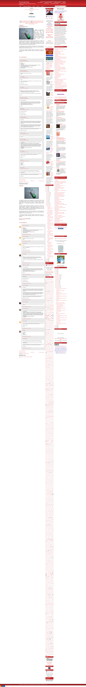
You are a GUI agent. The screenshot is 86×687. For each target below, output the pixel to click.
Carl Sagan (46, 338)
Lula (52, 500)
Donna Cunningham (51, 392)
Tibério (49, 633)
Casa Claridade (47, 339)
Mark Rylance (47, 516)
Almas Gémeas (47, 290)
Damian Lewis (51, 372)
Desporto (46, 383)
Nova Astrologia (48, 552)
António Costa (51, 304)
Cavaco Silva (47, 342)
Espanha (48, 405)
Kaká (49, 473)
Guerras (47, 432)
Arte (48, 309)
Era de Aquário (51, 402)
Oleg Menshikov (47, 556)
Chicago (46, 346)
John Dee (47, 463)
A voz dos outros (50, 282)
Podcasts (48, 574)
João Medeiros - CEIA (58, 202)
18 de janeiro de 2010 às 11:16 (24, 168)
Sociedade (50, 621)
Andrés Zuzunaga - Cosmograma (59, 187)
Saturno (52, 612)
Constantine (50, 359)
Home (20, 6)
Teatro (46, 629)
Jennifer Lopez (51, 455)
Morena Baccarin (51, 535)
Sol (45, 622)
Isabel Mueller (57, 198)
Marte (49, 517)
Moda (47, 534)
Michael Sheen (47, 530)
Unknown (21, 76)
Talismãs (21, 25)
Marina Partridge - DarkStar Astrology (60, 207)
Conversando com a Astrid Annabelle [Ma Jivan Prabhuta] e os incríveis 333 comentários (53, 1)
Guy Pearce (46, 433)
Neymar (46, 547)
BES (52, 326)
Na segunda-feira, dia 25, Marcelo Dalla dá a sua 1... (50, 217)
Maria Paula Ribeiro (48, 513)
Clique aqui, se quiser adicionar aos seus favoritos (31, 9)
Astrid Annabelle (22, 60)
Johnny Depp (51, 465)
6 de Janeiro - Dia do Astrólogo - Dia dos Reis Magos (50, 249)
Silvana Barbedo (57, 218)
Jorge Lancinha (51, 467)
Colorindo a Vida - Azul (51, 82)
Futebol (52, 422)
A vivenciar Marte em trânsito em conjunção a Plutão (51, 174)
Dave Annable (48, 377)
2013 (47, 187)
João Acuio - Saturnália (58, 201)
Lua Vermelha (48, 498)
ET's (46, 407)
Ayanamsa (46, 321)
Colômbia (49, 356)
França (47, 419)
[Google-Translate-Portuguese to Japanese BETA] (37, 21)
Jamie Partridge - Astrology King (59, 199)
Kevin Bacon (51, 478)
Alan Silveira (46, 286)
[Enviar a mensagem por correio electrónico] (25, 218)
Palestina (46, 559)
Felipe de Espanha (47, 412)
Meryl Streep (51, 524)
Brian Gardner (33, 684)
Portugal (46, 576)
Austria (46, 320)
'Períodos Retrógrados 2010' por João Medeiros (50, 221)
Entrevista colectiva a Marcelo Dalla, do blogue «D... (50, 214)
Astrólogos (49, 318)
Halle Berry (48, 434)
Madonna (46, 504)
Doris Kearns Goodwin (49, 393)
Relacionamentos (40, 2)
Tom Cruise (46, 636)
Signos (50, 619)
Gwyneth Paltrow (51, 433)
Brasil (46, 333)
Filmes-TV (42, 6)
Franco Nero (50, 420)
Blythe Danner (51, 329)
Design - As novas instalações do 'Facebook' (49, 243)
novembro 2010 (58, 275)
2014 (47, 186)
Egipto (51, 395)
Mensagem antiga (41, 180)
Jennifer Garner (47, 454)
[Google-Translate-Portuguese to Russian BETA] (37, 22)
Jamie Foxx (50, 451)
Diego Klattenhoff (51, 389)
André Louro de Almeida (49, 295)
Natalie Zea (50, 542)
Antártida (51, 302)
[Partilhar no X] (28, 218)
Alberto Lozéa (51, 286)
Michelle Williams (49, 532)
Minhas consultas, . (49, 31)
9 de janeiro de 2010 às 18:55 (26, 234)
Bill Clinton (50, 328)
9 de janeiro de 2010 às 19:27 (24, 77)
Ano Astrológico (47, 302)
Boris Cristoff (48, 331)
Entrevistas (50, 401)
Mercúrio (46, 524)
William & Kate (48, 651)
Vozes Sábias (51, 648)
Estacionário (51, 405)
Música (52, 540)
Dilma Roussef (48, 390)
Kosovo (52, 481)
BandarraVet (46, 322)
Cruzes (46, 369)
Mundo (49, 539)
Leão (50, 486)
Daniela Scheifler (51, 376)
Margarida (21, 167)
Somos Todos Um (57, 219)
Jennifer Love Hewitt (48, 456)
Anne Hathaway (51, 301)
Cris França (51, 364)
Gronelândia (52, 431)
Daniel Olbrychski (50, 375)
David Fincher (47, 379)
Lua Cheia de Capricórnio (48, 495)
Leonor (50, 489)
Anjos (50, 300)
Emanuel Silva (51, 398)
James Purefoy (51, 449)
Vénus (50, 643)
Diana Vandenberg (47, 386)
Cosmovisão (49, 363)
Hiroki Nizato (57, 197)
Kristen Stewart (47, 483)
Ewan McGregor (49, 408)
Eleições (46, 396)
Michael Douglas (50, 527)
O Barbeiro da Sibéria (50, 554)
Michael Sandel (51, 529)
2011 (56, 272)
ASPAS (52, 310)
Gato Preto (46, 425)
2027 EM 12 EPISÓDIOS (63, 168)
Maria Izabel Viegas (50, 511)
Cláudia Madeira (47, 354)
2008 (47, 260)
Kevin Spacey (47, 479)
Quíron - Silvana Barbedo (58, 215)
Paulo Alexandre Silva (48, 566)
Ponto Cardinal (50, 575)
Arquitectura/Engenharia (49, 308)
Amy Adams (51, 291)
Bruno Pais (49, 335)
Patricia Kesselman (48, 564)
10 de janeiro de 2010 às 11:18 (26, 299)
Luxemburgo (46, 502)
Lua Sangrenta (52, 497)
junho (47, 199)
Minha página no (49, 29)
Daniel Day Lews (47, 374)
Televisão (49, 631)
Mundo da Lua (58, 131)
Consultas (46, 360)
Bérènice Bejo (49, 326)
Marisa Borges (24, 285)
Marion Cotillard (49, 514)
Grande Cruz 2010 (51, 428)
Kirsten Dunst (51, 480)
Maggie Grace (47, 505)
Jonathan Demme (47, 466)
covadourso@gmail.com (49, 41)
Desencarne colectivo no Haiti (60, 302)
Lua (51, 494)
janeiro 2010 (57, 287)
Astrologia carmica (48, 316)
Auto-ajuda (50, 320)
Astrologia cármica (48, 69)
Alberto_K (51, 63)
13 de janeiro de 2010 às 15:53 (26, 336)
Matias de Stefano (51, 518)
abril (47, 201)
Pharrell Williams (47, 570)
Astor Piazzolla (51, 313)
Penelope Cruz (48, 568)
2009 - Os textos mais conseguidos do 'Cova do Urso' (50, 252)
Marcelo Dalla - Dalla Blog (58, 206)
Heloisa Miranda (47, 437)
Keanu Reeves (52, 476)
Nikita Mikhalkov (47, 548)
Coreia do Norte (49, 362)
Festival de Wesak (50, 415)
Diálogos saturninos (48, 385)
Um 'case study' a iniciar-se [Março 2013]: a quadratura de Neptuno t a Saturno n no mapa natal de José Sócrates (61, 87)
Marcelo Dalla (50, 509)
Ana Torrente (49, 294)
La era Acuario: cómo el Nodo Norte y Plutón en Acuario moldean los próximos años (61, 162)
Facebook (50, 409)
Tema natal (48, 632)
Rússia (52, 604)
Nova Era (38, 6)
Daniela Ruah (47, 376)
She (22, 330)
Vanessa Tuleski (57, 221)
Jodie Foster (47, 461)
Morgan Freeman (47, 536)
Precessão (64, 2)
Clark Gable (50, 353)
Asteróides (46, 313)
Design (50, 382)
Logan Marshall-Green (51, 492)
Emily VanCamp (47, 399)
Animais (46, 300)
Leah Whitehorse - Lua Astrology (59, 203)
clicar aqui (50, 270)
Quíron (34, 6)
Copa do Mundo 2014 (50, 361)
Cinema (52, 351)
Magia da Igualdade (49, 212)
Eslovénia (48, 404)
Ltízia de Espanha (47, 494)
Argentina (46, 307)
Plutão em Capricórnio (49, 573)
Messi (47, 525)
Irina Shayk (47, 445)
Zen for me (51, 654)
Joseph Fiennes (51, 469)
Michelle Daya (57, 208)
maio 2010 (57, 282)
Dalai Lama (46, 372)
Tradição (51, 637)
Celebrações (49, 343)
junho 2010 (57, 281)
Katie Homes (47, 476)
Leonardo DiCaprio (47, 488)
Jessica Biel (50, 457)
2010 (47, 191)
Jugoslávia (50, 471)
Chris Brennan (47, 347)
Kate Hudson (51, 474)
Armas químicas (51, 307)
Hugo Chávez (48, 441)
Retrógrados (49, 594)
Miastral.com (58, 160)
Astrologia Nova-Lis (49, 317)
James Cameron (51, 448)
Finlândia (48, 417)
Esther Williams (47, 406)
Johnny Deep (47, 465)
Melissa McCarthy (49, 523)
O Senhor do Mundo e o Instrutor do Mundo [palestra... (50, 238)
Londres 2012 (49, 493)
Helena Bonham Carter (49, 436)
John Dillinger (51, 463)
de (49, 26)
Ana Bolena (47, 292)
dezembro (48, 192)
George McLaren (47, 426)
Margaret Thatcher (47, 510)
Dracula (46, 394)
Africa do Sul (48, 285)
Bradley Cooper (51, 332)
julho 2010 (57, 280)
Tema (29, 684)
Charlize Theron (51, 345)
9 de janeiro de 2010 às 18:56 (24, 71)
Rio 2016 (50, 597)
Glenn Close (49, 427)
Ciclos (48, 351)
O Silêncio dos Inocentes (49, 555)
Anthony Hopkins (47, 303)
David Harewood (51, 379)
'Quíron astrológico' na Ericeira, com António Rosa (50, 235)
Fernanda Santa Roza (48, 413)
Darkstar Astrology (59, 117)
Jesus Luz (51, 458)
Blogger (61, 341)
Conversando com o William (55, 3)
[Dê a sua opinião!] (27, 218)
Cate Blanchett (50, 340)
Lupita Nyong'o (51, 501)
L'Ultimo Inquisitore (47, 485)
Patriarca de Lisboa (51, 562)
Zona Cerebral (43, 684)
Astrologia (47, 315)
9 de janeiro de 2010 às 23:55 (24, 98)
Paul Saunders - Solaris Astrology (59, 212)
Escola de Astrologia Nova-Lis (59, 194)
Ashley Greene (49, 310)
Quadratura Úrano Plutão (48, 2)
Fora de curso (48, 418)
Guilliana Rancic (51, 432)
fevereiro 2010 (58, 286)
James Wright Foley (48, 450)
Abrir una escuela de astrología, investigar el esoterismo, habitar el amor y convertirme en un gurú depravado (61, 140)
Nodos (50, 550)
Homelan (49, 439)
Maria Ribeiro (22, 139)
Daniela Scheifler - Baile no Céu (59, 193)
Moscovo (49, 537)
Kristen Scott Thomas (49, 482)
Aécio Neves (51, 284)
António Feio (47, 305)
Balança (51, 321)
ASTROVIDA (58, 152)
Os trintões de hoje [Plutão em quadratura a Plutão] (51, 163)
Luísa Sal (50, 500)
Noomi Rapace (49, 551)
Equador (46, 402)
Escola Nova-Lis (51, 403)
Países (51, 558)
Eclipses (50, 394)
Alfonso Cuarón (51, 289)
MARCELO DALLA (22, 97)
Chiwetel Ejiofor (51, 346)
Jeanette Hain (49, 452)
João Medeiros (51, 460)
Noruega (52, 551)
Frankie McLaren (47, 421)
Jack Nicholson (47, 447)
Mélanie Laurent (48, 521)
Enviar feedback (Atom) (25, 353)
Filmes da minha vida (50, 416)
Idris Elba (48, 442)
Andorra (52, 294)
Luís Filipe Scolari (51, 499)
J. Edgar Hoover (51, 446)
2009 (56, 325)
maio (47, 200)
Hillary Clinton (49, 438)
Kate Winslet (46, 475)
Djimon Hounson (49, 391)
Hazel (49, 435)
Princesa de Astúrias (47, 580)
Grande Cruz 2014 (49, 429)
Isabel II (46, 446)
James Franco (47, 449)
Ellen (47, 398)
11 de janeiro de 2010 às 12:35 (24, 140)
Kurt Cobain (50, 484)
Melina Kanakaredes (51, 522)
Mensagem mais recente (22, 180)
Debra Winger (48, 381)
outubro (48, 194)
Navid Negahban (50, 545)
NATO (51, 543)
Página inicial (32, 180)
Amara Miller (51, 290)
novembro (48, 193)
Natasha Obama (47, 543)
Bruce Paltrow (49, 334)
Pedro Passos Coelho (51, 567)
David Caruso (51, 378)
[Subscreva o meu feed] (30, 8)
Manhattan (48, 506)
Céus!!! (57, 146)
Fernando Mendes (47, 414)
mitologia (49, 533)
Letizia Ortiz (51, 490)
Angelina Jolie (50, 299)
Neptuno (51, 546)
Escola (48, 26)
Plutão (50, 572)
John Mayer (51, 464)
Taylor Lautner (51, 628)
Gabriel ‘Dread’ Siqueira (50, 423)
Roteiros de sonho (51, 603)
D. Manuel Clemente (51, 370)
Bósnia (52, 331)
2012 (56, 271)
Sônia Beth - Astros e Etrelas (59, 220)
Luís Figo (46, 499)
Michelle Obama (51, 531)
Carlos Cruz (51, 338)
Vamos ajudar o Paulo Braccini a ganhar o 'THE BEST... (50, 246)
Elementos (49, 396)
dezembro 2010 (58, 274)
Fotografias (52, 418)
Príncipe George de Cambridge (49, 583)
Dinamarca (52, 390)
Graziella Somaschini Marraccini (59, 196)
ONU (51, 556)
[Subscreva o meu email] (31, 8)
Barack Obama (51, 322)
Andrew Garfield (50, 297)
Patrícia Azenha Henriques (49, 563)
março (48, 202)
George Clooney (51, 425)
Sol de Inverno (49, 254)
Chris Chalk (51, 347)
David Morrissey (51, 380)
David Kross (47, 380)
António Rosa (51, 305)
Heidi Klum (52, 435)
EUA (52, 407)
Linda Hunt (46, 491)
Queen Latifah (50, 586)
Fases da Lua (50, 411)
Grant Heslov (48, 431)
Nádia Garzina (49, 541)
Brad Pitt (46, 332)
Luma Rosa (46, 501)
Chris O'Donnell (51, 348)
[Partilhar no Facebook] (29, 218)
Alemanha (46, 287)
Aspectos (50, 312)
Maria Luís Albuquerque (50, 512)
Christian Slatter (51, 349)
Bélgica (50, 325)
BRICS (46, 334)
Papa (48, 560)
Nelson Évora (47, 546)
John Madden (47, 464)
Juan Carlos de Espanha (48, 470)
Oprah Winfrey (47, 557)
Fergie (52, 412)
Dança (46, 373)
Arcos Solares (49, 306)
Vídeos (51, 646)
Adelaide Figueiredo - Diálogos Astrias (60, 181)
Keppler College (49, 477)
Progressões (47, 585)
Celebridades (47, 344)
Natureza (46, 544)
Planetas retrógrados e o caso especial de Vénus (51, 138)
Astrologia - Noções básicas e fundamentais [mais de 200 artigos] (49, 65)
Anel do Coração (46, 3)
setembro (48, 195)
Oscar (51, 557)
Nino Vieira (51, 548)
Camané (52, 335)
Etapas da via (49, 407)
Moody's (46, 535)
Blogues (46, 329)
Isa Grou (51, 445)
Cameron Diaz (48, 336)
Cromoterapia (47, 367)
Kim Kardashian (47, 480)
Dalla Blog (57, 167)
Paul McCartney (51, 565)
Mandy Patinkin (52, 505)
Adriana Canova (47, 284)
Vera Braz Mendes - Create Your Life (60, 222)
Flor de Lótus (51, 417)
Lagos (47, 486)
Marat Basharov (51, 507)
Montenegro (51, 534)
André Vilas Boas (47, 296)
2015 (51, 279)
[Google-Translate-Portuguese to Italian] (25, 21)
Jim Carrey (46, 459)
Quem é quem (47, 587)
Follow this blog (61, 228)
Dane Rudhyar (50, 373)
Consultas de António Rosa (27, 6)
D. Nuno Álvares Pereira (49, 371)
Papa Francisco (50, 561)
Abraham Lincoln (50, 283)
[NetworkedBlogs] (60, 227)
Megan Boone (51, 520)
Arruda (46, 309)
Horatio (52, 439)
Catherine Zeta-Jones (48, 341)
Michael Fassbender (47, 528)
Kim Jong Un (51, 479)
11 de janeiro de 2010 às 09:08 (26, 306)
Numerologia (48, 553)
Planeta (51, 570)
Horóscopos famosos (49, 440)
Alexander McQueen (48, 288)
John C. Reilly (51, 462)
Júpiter (49, 472)
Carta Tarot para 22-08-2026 (59, 105)
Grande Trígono (51, 430)
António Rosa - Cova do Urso (59, 188)
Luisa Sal (46, 500)
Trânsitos (46, 638)
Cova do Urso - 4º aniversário (51, 73)
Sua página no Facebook (49, 62)
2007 (47, 261)
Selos (49, 616)
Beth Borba (56, 189)
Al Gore (52, 285)
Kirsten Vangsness (48, 481)
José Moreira (48, 468)
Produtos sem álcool (48, 584)
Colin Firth (50, 355)
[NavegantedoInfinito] (31, 12)
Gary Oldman (47, 424)
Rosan (21, 87)
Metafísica (50, 525)
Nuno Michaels (57, 209)
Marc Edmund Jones (48, 508)
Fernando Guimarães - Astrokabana (60, 195)
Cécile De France (51, 342)
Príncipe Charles (51, 582)
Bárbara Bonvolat (48, 323)
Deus (51, 383)
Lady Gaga (52, 485)
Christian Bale (47, 349)
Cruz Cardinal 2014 (50, 368)
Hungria (52, 441)
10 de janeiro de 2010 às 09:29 (24, 109)
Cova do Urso (24, 2)
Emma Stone (52, 399)
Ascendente (51, 309)
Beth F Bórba (48, 327)
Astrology (46, 319)
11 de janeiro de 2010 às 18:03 (26, 328)
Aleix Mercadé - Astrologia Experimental (60, 182)
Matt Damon (48, 519)
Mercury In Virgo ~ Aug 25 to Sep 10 (60, 118)
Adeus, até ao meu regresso (60, 111)
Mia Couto (49, 526)
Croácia (51, 366)
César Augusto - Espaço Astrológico (60, 192)
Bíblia (46, 328)
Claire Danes (49, 352)
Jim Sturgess (51, 459)
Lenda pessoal (50, 487)
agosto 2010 (57, 279)
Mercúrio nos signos (49, 117)
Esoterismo (23, 219)
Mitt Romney (52, 533)
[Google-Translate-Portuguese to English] (25, 22)
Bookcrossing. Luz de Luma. (49, 330)
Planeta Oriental (47, 571)
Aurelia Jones (51, 319)
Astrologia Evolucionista (57, 2)
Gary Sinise (51, 424)
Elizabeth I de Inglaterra (50, 397)
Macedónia (51, 503)
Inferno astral (51, 444)
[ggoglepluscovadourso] (32, 8)
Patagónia (46, 562)
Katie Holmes (51, 475)
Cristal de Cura (47, 365)
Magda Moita (50, 504)
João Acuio (46, 460)
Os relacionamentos (51, 126)
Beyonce (52, 327)
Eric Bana (46, 403)
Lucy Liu (52, 498)
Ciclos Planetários (63, 3)
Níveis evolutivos (47, 549)
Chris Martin (46, 348)
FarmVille (50, 410)
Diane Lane (50, 387)
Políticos (52, 574)
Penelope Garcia (50, 569)
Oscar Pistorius (47, 558)
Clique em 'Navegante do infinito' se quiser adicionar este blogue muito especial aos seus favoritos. (60, 98)
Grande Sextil (47, 430)
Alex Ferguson (51, 287)
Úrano (48, 639)
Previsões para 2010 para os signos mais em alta (50, 257)
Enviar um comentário (22, 179)
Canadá (52, 337)
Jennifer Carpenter (50, 453)
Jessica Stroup (47, 458)
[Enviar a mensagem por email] (26, 218)
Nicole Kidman (50, 547)
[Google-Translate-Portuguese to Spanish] (32, 23)
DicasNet (46, 388)
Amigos (46, 291)
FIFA (46, 416)
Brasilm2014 (50, 333)
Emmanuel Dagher (48, 400)
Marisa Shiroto (50, 515)
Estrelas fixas (51, 406)
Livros (50, 491)
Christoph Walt (48, 350)
